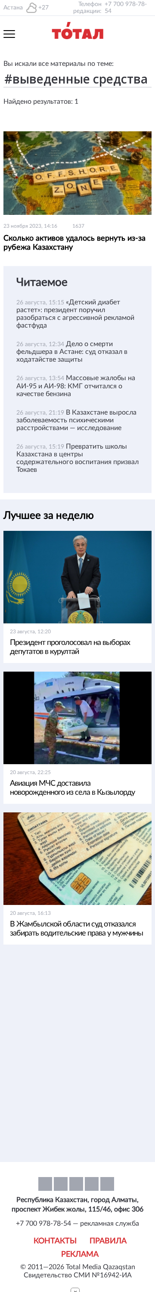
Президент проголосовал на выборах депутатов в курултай (70, 647)
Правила (108, 1241)
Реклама (80, 1254)
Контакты (55, 1241)
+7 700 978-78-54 (126, 7)
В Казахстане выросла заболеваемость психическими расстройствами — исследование (76, 420)
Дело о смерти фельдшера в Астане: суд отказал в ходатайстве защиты (71, 352)
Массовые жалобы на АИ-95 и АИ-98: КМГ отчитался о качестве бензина (75, 386)
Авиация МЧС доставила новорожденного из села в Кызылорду (72, 788)
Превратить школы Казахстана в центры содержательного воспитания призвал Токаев (77, 458)
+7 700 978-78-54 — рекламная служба (77, 1223)
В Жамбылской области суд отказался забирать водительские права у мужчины (76, 928)
